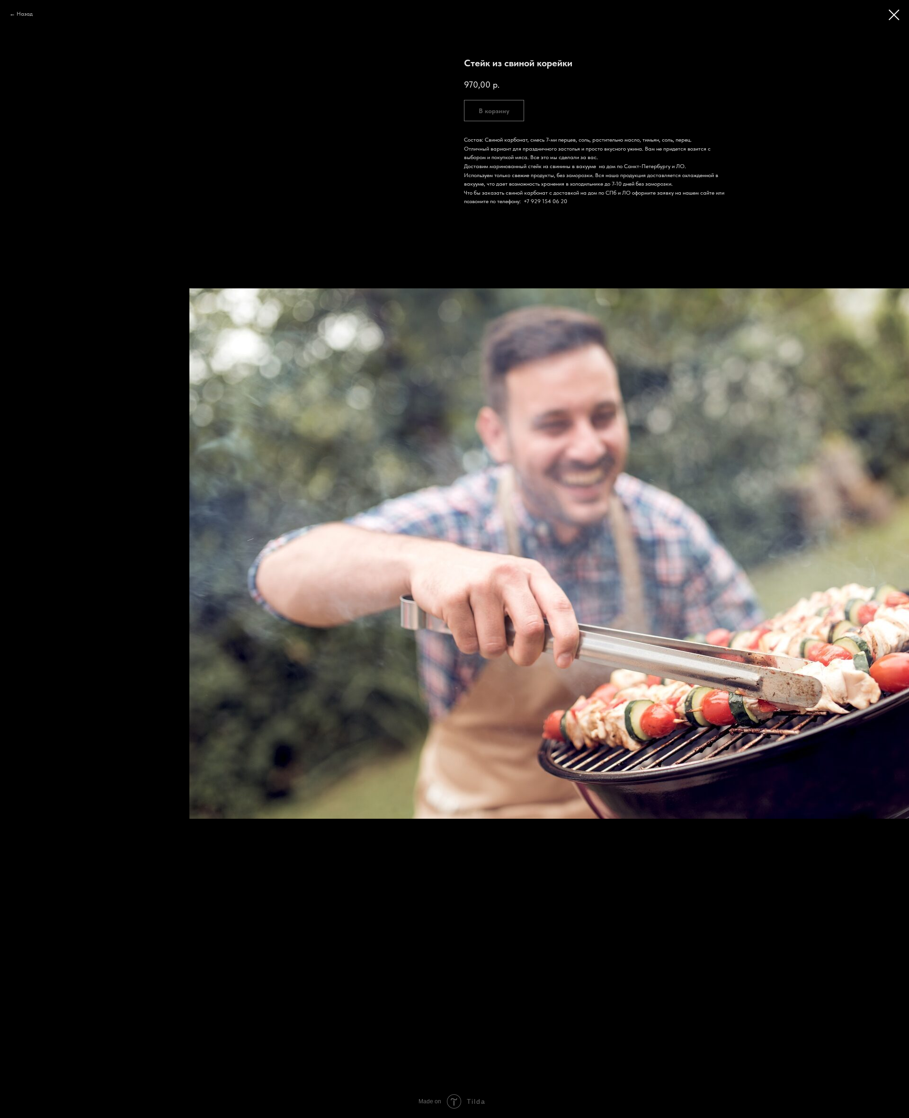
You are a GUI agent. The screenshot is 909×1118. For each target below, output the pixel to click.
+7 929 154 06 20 (545, 201)
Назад (25, 13)
